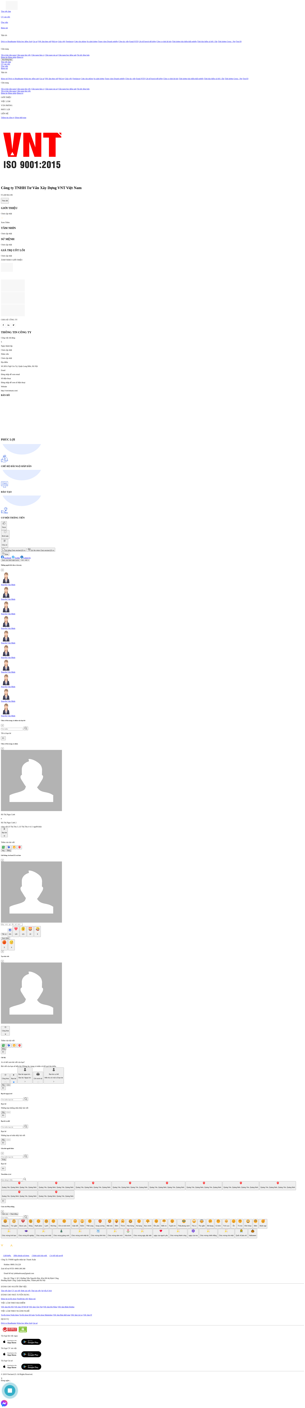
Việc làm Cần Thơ (36, 1307)
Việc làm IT (87, 1315)
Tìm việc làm (6, 11)
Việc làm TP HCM (21, 1307)
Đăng (9, 850)
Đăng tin (4, 57)
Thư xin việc (36, 1291)
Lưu (8, 1085)
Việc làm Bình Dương (66, 1307)
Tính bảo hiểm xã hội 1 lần (207, 41)
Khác (6, 554)
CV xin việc (5, 17)
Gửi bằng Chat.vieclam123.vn (15, 550)
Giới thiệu (7, 1256)
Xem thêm (5, 938)
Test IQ (239, 41)
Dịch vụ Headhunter (8, 41)
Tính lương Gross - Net (227, 41)
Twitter (17, 558)
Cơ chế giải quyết (56, 1256)
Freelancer (70, 41)
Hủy (3, 850)
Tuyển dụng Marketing (44, 1315)
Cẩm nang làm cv (37, 55)
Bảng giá (4, 28)
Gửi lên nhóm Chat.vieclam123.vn (42, 550)
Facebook (7, 558)
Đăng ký (20, 57)
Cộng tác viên (123, 41)
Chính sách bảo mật (39, 1256)
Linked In (27, 558)
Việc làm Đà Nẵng (50, 1307)
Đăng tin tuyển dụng (8, 1299)
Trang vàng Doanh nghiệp (108, 41)
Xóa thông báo (7, 60)
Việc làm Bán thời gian (61, 1315)
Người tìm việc (22, 1299)
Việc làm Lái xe (77, 1315)
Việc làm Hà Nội (7, 1307)
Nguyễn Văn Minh (8, 585)
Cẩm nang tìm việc (24, 55)
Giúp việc (61, 41)
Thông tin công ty (7, 118)
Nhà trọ (54, 41)
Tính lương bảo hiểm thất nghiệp (184, 41)
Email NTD (133, 41)
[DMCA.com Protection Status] (23, 1332)
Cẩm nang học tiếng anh (67, 55)
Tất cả (4, 934)
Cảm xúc (5, 1214)
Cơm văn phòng (80, 41)
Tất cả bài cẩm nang (8, 55)
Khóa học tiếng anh (31, 79)
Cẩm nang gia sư (51, 55)
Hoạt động (14, 1214)
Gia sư (35, 41)
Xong (3, 1159)
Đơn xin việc (26, 1291)
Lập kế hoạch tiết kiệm (147, 41)
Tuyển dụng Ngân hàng (10, 1315)
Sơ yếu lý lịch (46, 1291)
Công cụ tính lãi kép (164, 41)
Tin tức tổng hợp (83, 55)
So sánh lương (92, 41)
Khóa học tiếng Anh (24, 41)
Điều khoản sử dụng (21, 1256)
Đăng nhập (12, 57)
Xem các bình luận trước (10, 560)
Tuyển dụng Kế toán (27, 1315)
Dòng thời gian (20, 118)
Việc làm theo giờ (44, 41)
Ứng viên (4, 22)
